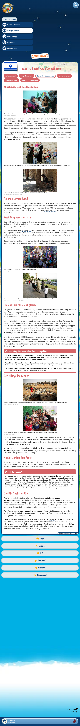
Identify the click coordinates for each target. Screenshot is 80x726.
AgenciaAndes (9, 404)
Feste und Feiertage (30, 80)
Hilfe (41, 553)
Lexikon (41, 545)
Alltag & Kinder (13, 30)
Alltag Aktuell (11, 76)
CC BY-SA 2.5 (19, 167)
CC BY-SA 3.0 (15, 271)
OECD (22, 337)
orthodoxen (26, 230)
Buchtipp (10, 42)
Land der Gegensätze (45, 76)
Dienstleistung (18, 205)
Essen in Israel (64, 76)
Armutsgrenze (50, 210)
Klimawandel (42, 575)
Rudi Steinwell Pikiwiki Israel (12, 300)
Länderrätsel (12, 48)
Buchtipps (42, 567)
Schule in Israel (11, 80)
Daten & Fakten (13, 24)
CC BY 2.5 (22, 194)
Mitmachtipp (12, 36)
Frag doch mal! (26, 76)
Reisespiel (42, 560)
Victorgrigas (8, 271)
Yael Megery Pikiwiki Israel (12, 194)
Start (42, 538)
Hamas (51, 519)
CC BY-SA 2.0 (16, 404)
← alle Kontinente (9, 19)
